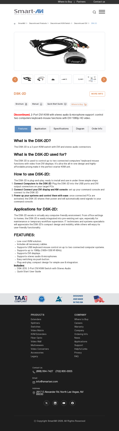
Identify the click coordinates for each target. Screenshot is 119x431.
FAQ (76, 357)
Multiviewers (37, 345)
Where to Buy (65, 2)
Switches (35, 327)
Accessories (37, 353)
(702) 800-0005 (63, 371)
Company (80, 315)
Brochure (20, 104)
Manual (35, 104)
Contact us (99, 2)
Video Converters (40, 349)
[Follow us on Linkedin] (55, 403)
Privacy (78, 353)
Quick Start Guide (55, 104)
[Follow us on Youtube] (64, 403)
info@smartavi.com (47, 382)
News (77, 338)
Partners (81, 2)
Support (78, 345)
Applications (80, 342)
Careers (78, 323)
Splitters (35, 323)
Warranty (79, 327)
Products (37, 315)
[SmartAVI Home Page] (29, 12)
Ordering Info (81, 334)
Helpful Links (80, 349)
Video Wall (36, 342)
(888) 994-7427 (44, 371)
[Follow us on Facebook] (72, 403)
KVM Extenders (38, 334)
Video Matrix (37, 331)
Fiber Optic (36, 338)
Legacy (34, 357)
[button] (94, 12)
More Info (97, 94)
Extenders (36, 320)
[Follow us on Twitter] (46, 403)
